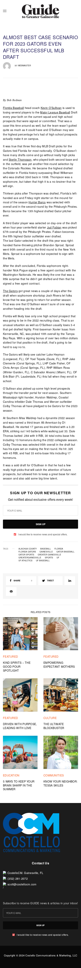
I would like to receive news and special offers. (42, 534)
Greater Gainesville (49, 555)
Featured (10, 656)
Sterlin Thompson (20, 159)
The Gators (10, 291)
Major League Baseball (55, 112)
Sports (49, 558)
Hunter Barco (37, 202)
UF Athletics (25, 560)
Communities (53, 775)
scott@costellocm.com (22, 884)
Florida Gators (27, 552)
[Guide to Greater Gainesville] (40, 11)
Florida (58, 549)
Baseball (45, 549)
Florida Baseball (13, 108)
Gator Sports (26, 555)
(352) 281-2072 (17, 878)
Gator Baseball (65, 552)
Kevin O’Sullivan (51, 108)
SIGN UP (40, 524)
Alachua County (27, 549)
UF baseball (43, 560)
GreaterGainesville (29, 558)
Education (11, 775)
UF (58, 558)
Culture (50, 718)
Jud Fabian (54, 227)
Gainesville (46, 552)
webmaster (24, 65)
